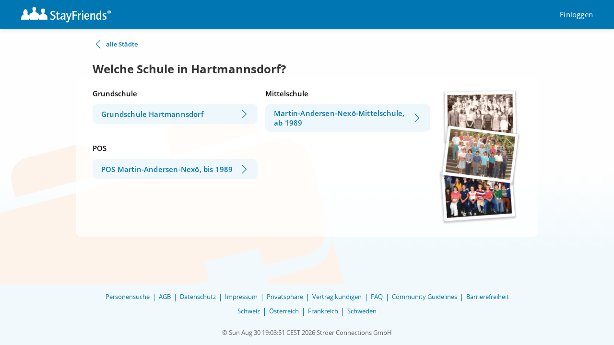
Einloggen (576, 14)
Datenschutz (198, 296)
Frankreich (323, 311)
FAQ (377, 296)
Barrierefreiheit (487, 296)
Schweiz (248, 311)
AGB (165, 296)
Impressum (241, 296)
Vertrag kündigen (337, 296)
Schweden (362, 311)
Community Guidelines (424, 296)
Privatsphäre (285, 296)
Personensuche (128, 296)
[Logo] (66, 15)
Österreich (284, 311)
